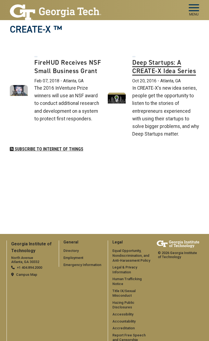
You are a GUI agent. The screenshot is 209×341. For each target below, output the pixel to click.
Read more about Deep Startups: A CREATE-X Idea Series (104, 170)
